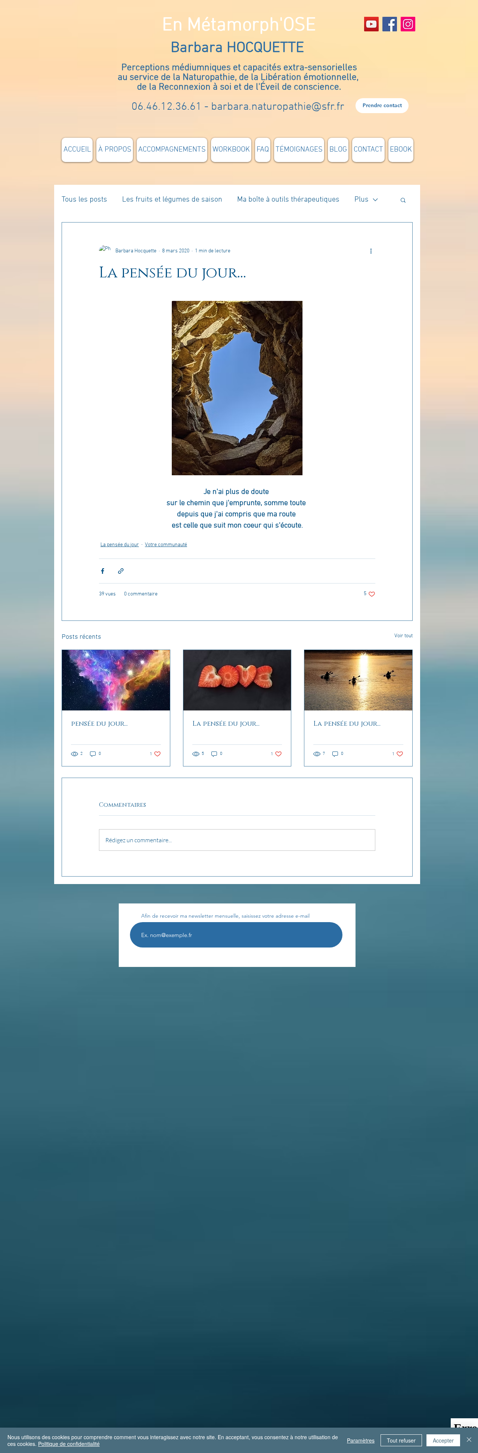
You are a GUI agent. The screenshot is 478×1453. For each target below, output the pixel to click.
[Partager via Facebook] (102, 571)
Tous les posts (84, 199)
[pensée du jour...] (116, 680)
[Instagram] (408, 24)
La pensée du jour (119, 545)
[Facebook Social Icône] (389, 24)
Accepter (443, 1440)
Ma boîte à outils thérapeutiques (288, 199)
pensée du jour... (99, 723)
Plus (361, 199)
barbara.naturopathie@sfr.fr (277, 107)
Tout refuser (401, 1440)
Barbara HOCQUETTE (239, 48)
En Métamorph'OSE (239, 25)
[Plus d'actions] (370, 250)
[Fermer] (469, 1440)
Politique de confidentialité (69, 1443)
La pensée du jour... (226, 723)
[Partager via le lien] (120, 571)
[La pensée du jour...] (237, 680)
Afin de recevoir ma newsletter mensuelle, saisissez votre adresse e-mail (225, 915)
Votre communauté (166, 545)
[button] (403, 200)
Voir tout (403, 636)
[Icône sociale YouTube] (371, 24)
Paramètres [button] (361, 1440)
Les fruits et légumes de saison (172, 199)
